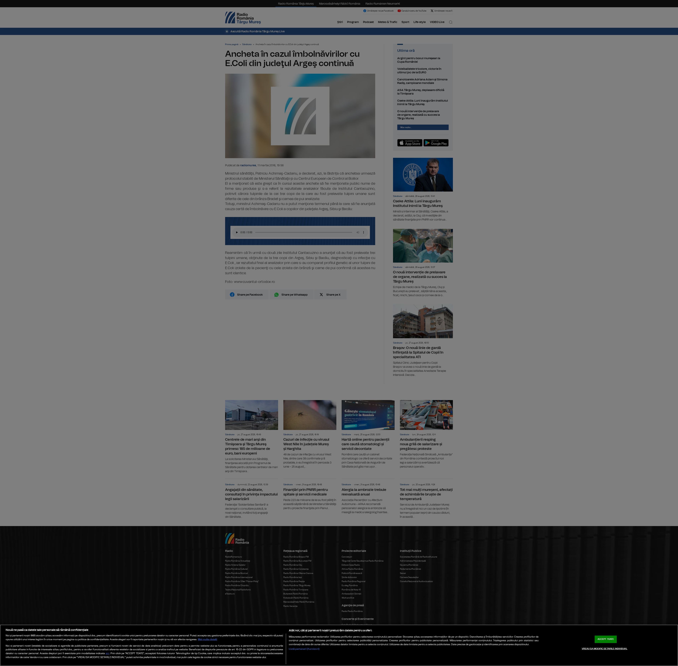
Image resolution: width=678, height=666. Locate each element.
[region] (339, 645)
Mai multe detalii (207, 639)
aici (107, 653)
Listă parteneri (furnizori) (304, 649)
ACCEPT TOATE (605, 639)
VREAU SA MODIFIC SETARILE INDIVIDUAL (604, 649)
